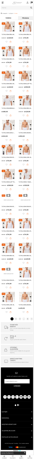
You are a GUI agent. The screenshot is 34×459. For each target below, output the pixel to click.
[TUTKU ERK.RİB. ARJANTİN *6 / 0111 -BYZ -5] (8, 76)
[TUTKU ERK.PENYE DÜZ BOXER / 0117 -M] (8, 149)
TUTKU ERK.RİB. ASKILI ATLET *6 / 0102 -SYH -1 (8, 255)
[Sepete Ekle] (10, 42)
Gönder (17, 386)
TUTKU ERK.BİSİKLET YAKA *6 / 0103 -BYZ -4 (8, 108)
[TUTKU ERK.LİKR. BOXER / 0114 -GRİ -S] (8, 297)
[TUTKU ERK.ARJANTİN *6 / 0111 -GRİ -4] (25, 297)
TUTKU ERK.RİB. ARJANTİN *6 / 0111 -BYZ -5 (8, 83)
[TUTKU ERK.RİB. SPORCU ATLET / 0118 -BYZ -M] (25, 272)
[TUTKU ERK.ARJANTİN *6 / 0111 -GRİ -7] (25, 125)
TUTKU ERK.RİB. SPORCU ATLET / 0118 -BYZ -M (25, 280)
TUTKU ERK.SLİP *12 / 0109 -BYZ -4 (25, 83)
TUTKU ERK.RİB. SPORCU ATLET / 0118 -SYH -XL (8, 59)
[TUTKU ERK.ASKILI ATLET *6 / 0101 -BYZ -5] (8, 125)
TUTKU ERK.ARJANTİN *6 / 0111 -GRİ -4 (25, 305)
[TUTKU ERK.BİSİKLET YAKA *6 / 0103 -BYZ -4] (8, 100)
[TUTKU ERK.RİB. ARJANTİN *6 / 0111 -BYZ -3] (8, 27)
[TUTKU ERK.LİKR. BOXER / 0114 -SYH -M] (25, 51)
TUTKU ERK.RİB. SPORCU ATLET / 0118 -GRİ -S (8, 231)
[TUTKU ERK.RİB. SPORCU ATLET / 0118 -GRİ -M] (25, 27)
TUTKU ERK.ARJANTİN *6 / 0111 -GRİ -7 (25, 133)
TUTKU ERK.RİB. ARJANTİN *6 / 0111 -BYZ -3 (8, 34)
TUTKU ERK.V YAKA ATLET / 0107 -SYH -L (25, 182)
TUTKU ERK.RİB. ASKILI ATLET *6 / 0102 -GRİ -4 (25, 108)
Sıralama (8, 18)
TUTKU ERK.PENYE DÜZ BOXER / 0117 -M (8, 157)
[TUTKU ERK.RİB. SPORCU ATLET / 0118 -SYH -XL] (8, 51)
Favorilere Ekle (6, 42)
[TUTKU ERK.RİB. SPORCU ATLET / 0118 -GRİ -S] (8, 223)
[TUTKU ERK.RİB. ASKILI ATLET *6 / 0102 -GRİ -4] (25, 100)
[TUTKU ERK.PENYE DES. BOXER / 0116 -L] (25, 199)
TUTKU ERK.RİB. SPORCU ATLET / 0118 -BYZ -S (25, 231)
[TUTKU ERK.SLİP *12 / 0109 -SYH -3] (8, 174)
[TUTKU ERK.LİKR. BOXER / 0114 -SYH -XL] (25, 149)
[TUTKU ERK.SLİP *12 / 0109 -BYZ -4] (25, 76)
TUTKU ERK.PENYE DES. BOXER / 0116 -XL (8, 206)
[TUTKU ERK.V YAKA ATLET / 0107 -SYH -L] (25, 174)
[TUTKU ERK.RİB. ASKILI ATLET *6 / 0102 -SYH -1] (8, 248)
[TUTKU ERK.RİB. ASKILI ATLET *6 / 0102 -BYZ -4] (25, 248)
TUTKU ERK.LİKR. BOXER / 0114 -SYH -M (25, 59)
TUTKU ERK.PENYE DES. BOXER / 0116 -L (25, 206)
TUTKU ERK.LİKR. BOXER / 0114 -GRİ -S (8, 305)
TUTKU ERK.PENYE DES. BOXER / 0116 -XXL (8, 280)
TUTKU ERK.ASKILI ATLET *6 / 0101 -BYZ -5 (8, 133)
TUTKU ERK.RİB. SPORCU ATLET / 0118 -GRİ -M (25, 34)
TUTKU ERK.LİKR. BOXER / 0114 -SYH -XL (25, 157)
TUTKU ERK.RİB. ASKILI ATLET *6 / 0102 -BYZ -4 (25, 255)
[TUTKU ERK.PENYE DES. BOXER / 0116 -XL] (8, 199)
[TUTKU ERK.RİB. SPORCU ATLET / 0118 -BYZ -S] (25, 223)
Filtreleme (25, 18)
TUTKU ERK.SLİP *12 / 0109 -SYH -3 (8, 182)
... (23, 319)
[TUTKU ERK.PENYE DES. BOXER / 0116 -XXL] (8, 272)
